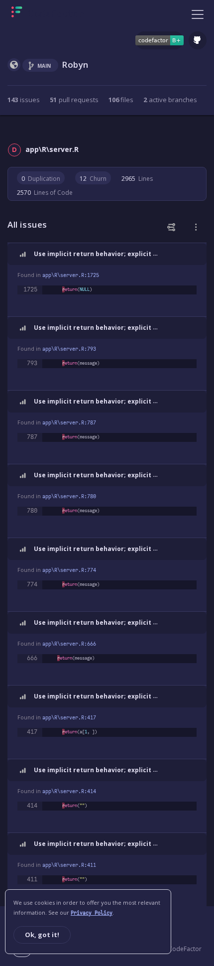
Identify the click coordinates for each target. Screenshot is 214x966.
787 (32, 437)
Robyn (75, 64)
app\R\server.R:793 (69, 349)
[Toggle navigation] (197, 14)
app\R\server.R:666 (69, 644)
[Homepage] (48, 14)
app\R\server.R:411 (69, 865)
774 (32, 584)
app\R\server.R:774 (69, 570)
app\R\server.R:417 (69, 717)
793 (32, 363)
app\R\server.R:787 (69, 422)
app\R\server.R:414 (69, 791)
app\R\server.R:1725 (70, 275)
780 (32, 511)
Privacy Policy (91, 913)
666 (32, 658)
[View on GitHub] (198, 40)
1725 (30, 289)
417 (32, 732)
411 (32, 879)
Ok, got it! (42, 934)
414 (32, 806)
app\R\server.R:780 (69, 496)
